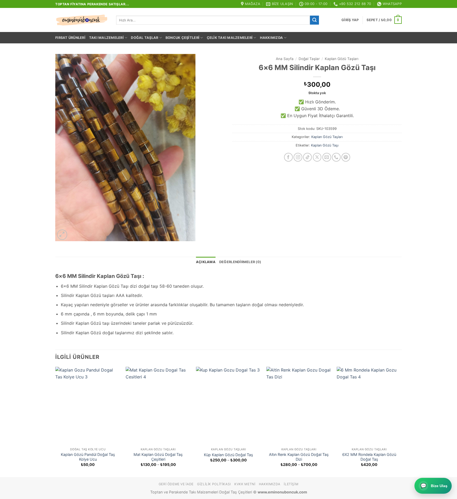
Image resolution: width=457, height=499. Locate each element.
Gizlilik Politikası (214, 484)
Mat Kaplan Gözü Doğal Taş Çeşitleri (158, 457)
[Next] (401, 421)
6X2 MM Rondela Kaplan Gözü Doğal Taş (369, 457)
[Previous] (56, 421)
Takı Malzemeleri (106, 38)
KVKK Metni (244, 484)
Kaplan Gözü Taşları (341, 59)
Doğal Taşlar (144, 38)
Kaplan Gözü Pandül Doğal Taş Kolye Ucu (88, 457)
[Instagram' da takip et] (298, 157)
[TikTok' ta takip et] (307, 157)
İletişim (291, 484)
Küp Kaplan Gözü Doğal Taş (228, 454)
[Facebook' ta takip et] (288, 157)
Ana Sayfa (285, 59)
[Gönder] (314, 20)
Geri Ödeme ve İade (176, 484)
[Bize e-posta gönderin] (326, 157)
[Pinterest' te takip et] (345, 157)
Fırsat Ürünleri (70, 38)
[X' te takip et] (317, 157)
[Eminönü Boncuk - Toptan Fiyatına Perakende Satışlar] (81, 20)
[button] (350, 20)
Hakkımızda (271, 38)
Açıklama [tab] (206, 262)
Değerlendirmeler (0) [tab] (240, 262)
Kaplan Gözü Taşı (325, 145)
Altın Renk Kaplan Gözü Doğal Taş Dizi (299, 457)
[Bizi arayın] (336, 157)
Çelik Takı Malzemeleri (230, 38)
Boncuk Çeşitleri (182, 38)
